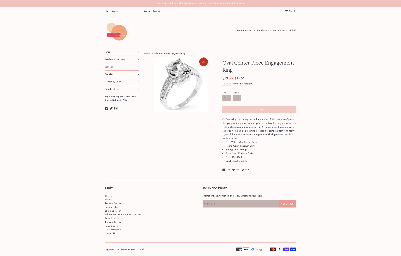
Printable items (122, 89)
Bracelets (122, 74)
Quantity (236, 92)
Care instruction (113, 229)
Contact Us (110, 233)
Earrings (122, 66)
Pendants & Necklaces (122, 59)
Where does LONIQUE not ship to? (123, 214)
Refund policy (112, 218)
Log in (147, 10)
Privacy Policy (112, 207)
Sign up (156, 10)
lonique (124, 249)
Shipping (226, 83)
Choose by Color (122, 81)
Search (108, 195)
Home (108, 199)
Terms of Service (113, 203)
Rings (122, 51)
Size (224, 92)
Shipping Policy (113, 211)
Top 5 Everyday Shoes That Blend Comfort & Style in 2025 (120, 98)
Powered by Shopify (136, 249)
